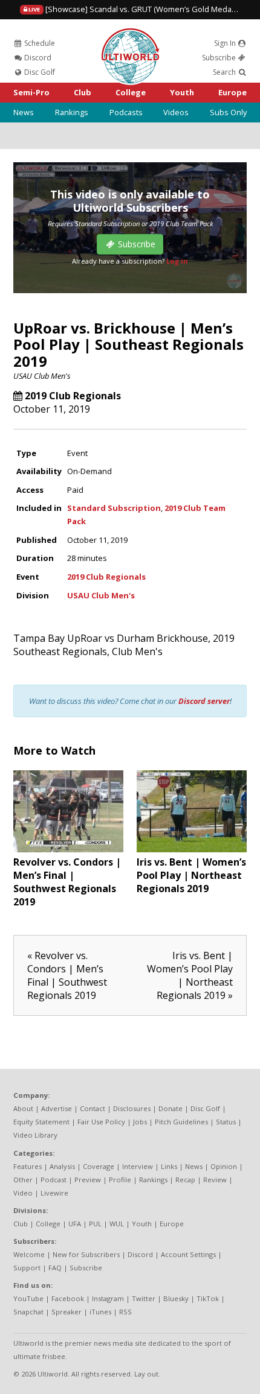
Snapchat (28, 1311)
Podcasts (126, 112)
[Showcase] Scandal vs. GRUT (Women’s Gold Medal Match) (143, 9)
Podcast (54, 1179)
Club (82, 92)
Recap (185, 1179)
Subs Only (228, 112)
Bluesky (176, 1298)
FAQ (55, 1267)
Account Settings (188, 1254)
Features (27, 1166)
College (130, 92)
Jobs (140, 1121)
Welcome (29, 1254)
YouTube (28, 1298)
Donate (170, 1108)
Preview (87, 1179)
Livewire (54, 1192)
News (23, 112)
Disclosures (132, 1108)
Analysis (62, 1166)
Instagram (108, 1298)
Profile (120, 1179)
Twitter (143, 1298)
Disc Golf (38, 72)
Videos (176, 112)
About (23, 1108)
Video (23, 1192)
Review (215, 1179)
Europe (232, 92)
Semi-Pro (31, 92)
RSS (125, 1311)
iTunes (100, 1311)
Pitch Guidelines (181, 1121)
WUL (116, 1223)
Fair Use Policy (101, 1121)
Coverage (98, 1166)
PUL (95, 1223)
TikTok (208, 1298)
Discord (36, 57)
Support (27, 1267)
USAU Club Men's (42, 375)
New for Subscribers (86, 1254)
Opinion (223, 1166)
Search (225, 72)
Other (23, 1179)
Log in (177, 260)
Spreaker (66, 1311)
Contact (92, 1108)
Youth (182, 92)
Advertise (56, 1108)
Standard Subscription (114, 507)
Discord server (204, 700)
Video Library (35, 1134)
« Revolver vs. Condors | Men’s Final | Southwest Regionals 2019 (67, 975)
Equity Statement (41, 1121)
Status (226, 1121)
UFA (74, 1223)
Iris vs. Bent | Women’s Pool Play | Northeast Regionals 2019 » (190, 975)
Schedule (38, 43)
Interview (137, 1166)
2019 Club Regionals (73, 395)
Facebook (67, 1298)
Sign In (226, 43)
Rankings (71, 112)
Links (169, 1166)
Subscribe (220, 57)
